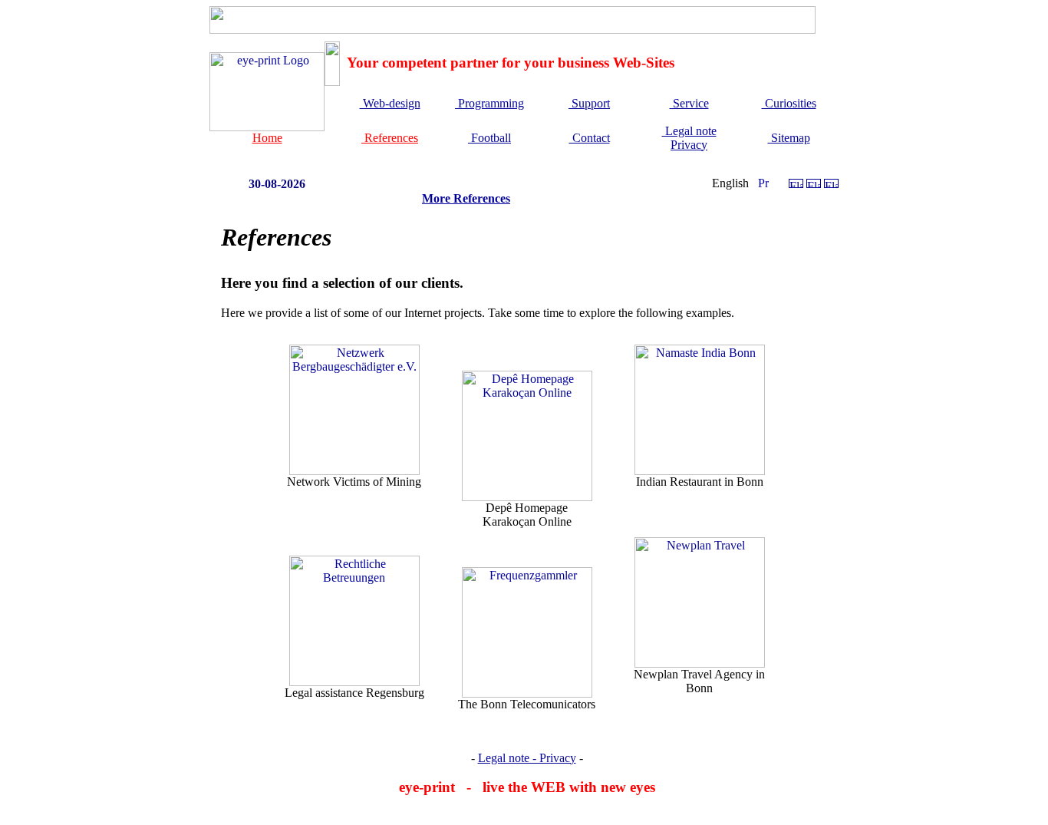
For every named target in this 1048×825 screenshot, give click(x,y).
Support (589, 103)
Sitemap (789, 137)
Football (489, 137)
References (389, 137)
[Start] (267, 127)
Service (689, 103)
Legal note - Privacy (527, 757)
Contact (589, 137)
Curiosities (789, 103)
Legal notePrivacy (689, 137)
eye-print (427, 787)
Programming (489, 103)
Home (267, 137)
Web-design (390, 103)
